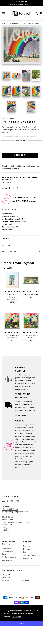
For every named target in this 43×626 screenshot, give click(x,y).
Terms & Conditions (31, 555)
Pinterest (25, 580)
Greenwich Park (31, 295)
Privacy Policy (29, 558)
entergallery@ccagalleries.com (15, 511)
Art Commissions (9, 557)
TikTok (24, 574)
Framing (26, 546)
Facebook (6, 577)
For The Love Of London (18, 121)
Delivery (26, 549)
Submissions (7, 560)
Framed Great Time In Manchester (12, 297)
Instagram (6, 574)
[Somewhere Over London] (31, 320)
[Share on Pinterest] (17, 188)
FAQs (25, 552)
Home (3, 23)
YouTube (5, 580)
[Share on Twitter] (13, 188)
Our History (6, 548)
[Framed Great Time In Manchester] (12, 279)
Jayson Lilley (14, 23)
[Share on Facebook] (9, 188)
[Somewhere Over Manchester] (12, 320)
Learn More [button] (16, 617)
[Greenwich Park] (31, 279)
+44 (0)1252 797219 (10, 509)
